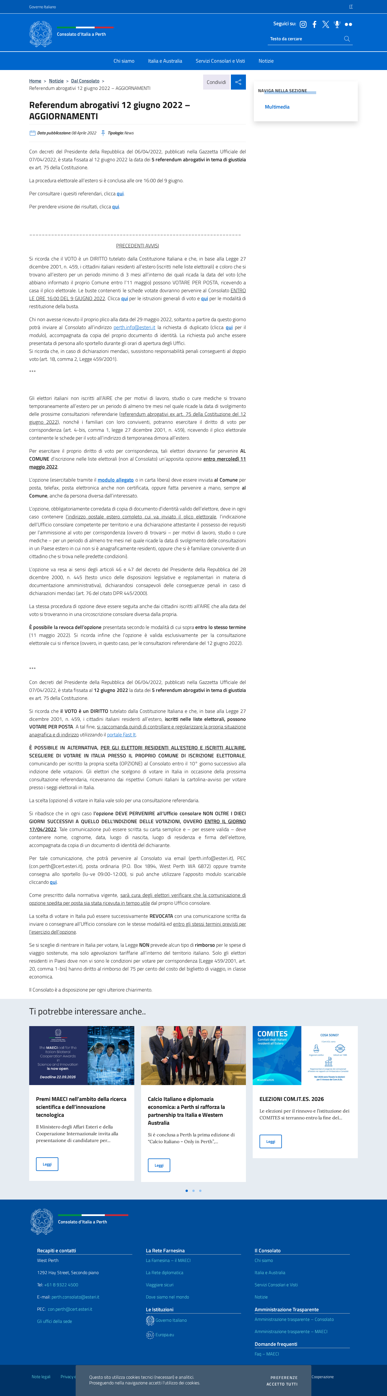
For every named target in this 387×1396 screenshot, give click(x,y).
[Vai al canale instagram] (301, 23)
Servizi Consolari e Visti (276, 1284)
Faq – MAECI (267, 1353)
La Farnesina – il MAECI (168, 1260)
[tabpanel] (81, 1105)
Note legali (41, 1376)
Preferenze (284, 1378)
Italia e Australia (270, 1272)
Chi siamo (264, 1260)
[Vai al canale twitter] (324, 23)
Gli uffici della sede (54, 1321)
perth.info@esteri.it (134, 327)
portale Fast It (121, 734)
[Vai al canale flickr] (347, 23)
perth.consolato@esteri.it (75, 1296)
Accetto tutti (282, 1384)
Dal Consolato (85, 80)
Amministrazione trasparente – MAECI (291, 1331)
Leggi (50, 1164)
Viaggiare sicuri (159, 1284)
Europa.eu (164, 1334)
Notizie (56, 80)
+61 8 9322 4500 (61, 1284)
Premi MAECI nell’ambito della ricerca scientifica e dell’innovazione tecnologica (81, 1106)
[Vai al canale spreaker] (335, 23)
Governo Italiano (42, 7)
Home (35, 80)
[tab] (187, 1191)
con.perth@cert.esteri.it (70, 1309)
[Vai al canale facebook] (313, 23)
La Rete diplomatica (164, 1272)
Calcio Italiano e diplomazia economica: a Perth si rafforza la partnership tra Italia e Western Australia (186, 1110)
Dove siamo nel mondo (167, 1296)
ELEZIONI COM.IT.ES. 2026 (292, 1098)
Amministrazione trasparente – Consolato (294, 1319)
